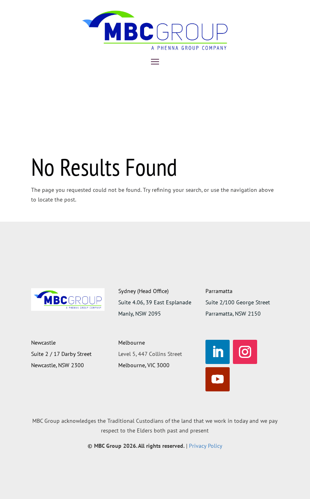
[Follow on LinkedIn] (217, 352)
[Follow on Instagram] (245, 352)
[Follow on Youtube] (217, 379)
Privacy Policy (205, 445)
